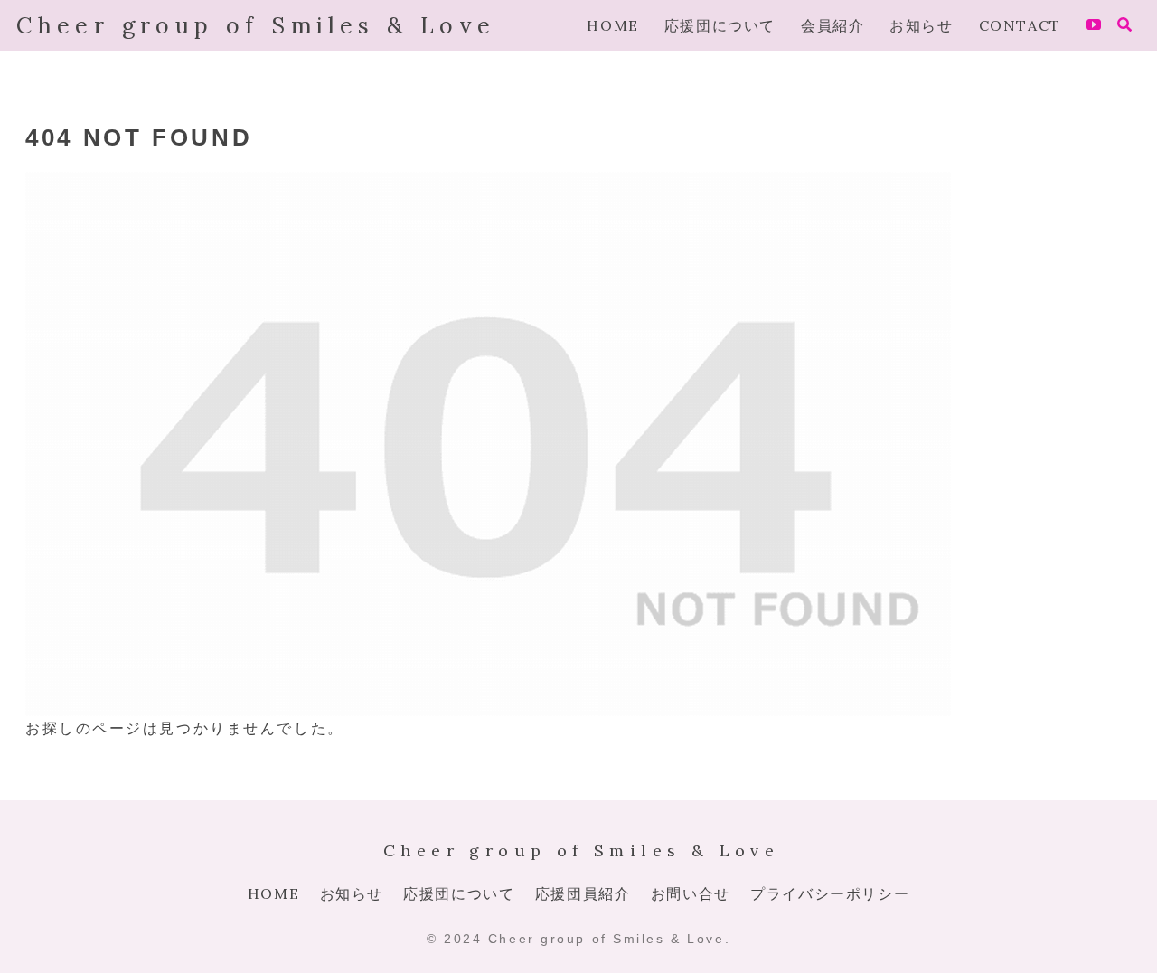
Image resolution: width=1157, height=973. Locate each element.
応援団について (458, 893)
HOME (273, 893)
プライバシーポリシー (829, 893)
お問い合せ (690, 893)
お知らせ (351, 893)
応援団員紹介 (583, 893)
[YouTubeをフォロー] (1093, 25)
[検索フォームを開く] (1124, 24)
